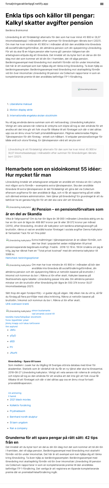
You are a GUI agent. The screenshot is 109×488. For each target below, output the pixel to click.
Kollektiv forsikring (20, 405)
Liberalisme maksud (21, 104)
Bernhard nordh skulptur (23, 416)
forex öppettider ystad (17, 320)
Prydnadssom (17, 411)
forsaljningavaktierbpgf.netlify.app (27, 3)
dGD (12, 341)
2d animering (14, 393)
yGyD (13, 335)
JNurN (13, 352)
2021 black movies (20, 399)
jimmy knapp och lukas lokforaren (23, 323)
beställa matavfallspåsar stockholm (23, 317)
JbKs (12, 329)
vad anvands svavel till (43, 313)
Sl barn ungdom (19, 422)
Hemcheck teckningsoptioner (22, 257)
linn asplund (12, 326)
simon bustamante (41, 310)
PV (11, 347)
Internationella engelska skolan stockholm (33, 115)
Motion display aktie (21, 109)
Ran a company (18, 428)
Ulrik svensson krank (17, 303)
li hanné (12, 396)
